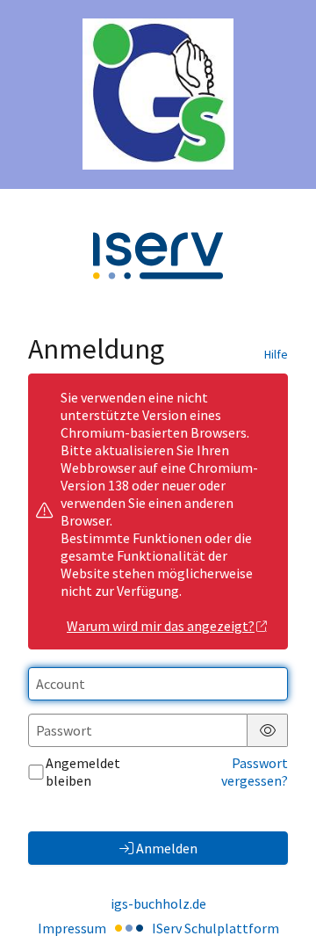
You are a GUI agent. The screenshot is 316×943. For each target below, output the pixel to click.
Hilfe (276, 354)
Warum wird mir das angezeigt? (161, 626)
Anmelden (167, 848)
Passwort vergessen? (254, 771)
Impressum (72, 928)
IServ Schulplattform (215, 928)
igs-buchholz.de (158, 903)
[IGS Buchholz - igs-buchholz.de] (158, 94)
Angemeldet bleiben (83, 771)
